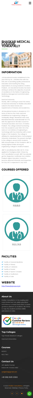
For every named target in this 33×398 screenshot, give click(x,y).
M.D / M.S (16, 244)
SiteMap (15, 388)
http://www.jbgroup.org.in (11, 286)
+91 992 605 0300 (10, 377)
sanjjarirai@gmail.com (9, 372)
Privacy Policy (23, 388)
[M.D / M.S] (16, 241)
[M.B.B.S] (16, 202)
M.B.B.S (16, 205)
